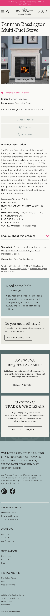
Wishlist (38, 11)
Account (42, 11)
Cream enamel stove (23, 247)
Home (24, 11)
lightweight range (25, 4)
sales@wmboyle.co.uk (16, 302)
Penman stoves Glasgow (22, 250)
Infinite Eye (15, 611)
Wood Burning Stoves (23, 259)
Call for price (25, 134)
